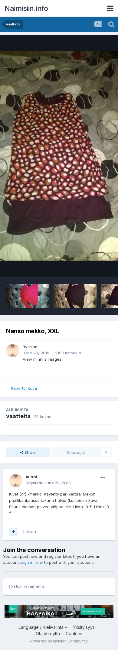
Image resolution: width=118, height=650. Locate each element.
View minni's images (42, 359)
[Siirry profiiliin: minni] (12, 350)
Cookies (74, 633)
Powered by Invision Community (59, 641)
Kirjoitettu (48, 482)
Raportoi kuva (24, 388)
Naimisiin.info (26, 8)
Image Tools (93, 265)
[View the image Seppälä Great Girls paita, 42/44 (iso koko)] (27, 296)
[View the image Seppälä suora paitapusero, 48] (75, 296)
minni (33, 346)
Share (29, 452)
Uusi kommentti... (30, 586)
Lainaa (29, 531)
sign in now (32, 562)
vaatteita (18, 416)
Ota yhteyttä (48, 633)
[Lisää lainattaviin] (13, 532)
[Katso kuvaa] (59, 156)
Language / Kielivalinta (42, 627)
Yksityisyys (84, 627)
